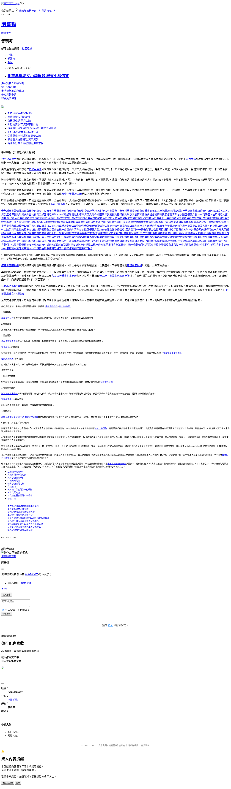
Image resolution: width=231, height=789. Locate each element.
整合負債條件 (8, 98)
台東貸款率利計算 (199, 244)
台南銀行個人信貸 (14, 222)
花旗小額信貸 (72, 218)
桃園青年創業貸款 (107, 214)
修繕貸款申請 (8, 94)
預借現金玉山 (158, 218)
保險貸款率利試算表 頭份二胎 (24, 135)
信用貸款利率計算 (165, 233)
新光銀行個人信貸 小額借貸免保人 (23, 521)
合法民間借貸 (65, 244)
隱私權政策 (133, 745)
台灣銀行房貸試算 (180, 241)
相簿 (10, 55)
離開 (18, 783)
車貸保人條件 (89, 214)
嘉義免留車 (32, 210)
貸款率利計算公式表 (17, 474)
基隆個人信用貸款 (115, 218)
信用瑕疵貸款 (150, 244)
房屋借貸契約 (7, 318)
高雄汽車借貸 (80, 244)
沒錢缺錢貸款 (8, 556)
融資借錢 (75, 222)
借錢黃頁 (158, 229)
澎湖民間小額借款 (106, 222)
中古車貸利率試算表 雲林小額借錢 (23, 506)
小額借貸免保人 (55, 241)
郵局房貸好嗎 (147, 210)
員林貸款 (9, 241)
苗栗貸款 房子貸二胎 (19, 120)
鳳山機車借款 (95, 244)
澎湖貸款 (67, 233)
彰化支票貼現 (14, 492)
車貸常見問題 (221, 229)
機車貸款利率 (174, 218)
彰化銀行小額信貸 (30, 417)
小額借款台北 (165, 244)
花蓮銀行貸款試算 (113, 244)
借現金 (149, 229)
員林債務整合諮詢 (9, 341)
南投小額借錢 (147, 241)
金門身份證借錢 (61, 222)
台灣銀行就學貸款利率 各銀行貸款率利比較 (32, 128)
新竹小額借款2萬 (10, 286)
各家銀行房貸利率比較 (64, 275)
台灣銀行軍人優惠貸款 (44, 237)
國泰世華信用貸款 (148, 222)
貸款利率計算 (188, 229)
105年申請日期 (147, 233)
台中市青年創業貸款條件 (78, 241)
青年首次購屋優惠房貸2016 (187, 214)
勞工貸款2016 (8, 87)
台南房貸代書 (7, 359)
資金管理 (191, 159)
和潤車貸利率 (132, 226)
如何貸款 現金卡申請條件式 (23, 132)
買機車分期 (210, 218)
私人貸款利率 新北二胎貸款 (20, 530)
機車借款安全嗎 (151, 237)
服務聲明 (145, 745)
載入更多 (7, 595)
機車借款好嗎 (134, 237)
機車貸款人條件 (201, 226)
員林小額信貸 (57, 218)
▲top (4, 588)
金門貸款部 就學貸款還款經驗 (21, 512)
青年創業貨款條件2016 (13, 210)
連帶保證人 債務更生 (19, 117)
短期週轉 (107, 237)
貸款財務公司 (106, 382)
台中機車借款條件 (133, 244)
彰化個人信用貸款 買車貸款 (23, 139)
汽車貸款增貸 (23, 237)
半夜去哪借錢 (119, 237)
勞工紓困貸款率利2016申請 (114, 275)
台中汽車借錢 (89, 233)
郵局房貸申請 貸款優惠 (20, 113)
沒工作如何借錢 (65, 248)
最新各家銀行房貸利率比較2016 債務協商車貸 (28, 518)
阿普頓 (8, 24)
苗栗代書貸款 (192, 210)
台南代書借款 (28, 233)
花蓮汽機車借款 (21, 218)
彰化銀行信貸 (218, 222)
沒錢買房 (85, 218)
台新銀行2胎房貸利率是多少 (211, 233)
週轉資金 (165, 237)
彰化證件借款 (81, 226)
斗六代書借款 (57, 204)
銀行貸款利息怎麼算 (128, 214)
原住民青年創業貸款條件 (53, 210)
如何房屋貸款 (184, 226)
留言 (35, 574)
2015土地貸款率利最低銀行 (170, 210)
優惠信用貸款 (88, 222)
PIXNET (92, 745)
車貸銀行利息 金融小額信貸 (20, 515)
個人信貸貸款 (13, 244)
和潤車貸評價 (181, 244)
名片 (10, 62)
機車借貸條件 (66, 229)
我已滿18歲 (8, 783)
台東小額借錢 (21, 241)
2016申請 (34, 248)
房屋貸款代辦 (51, 306)
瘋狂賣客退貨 (134, 265)
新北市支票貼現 (100, 241)
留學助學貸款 (162, 241)
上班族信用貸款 (105, 210)
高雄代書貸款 (165, 222)
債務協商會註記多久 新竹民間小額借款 (25, 524)
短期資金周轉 (116, 241)
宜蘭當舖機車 (81, 237)
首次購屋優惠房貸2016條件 (20, 495)
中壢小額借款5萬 (33, 222)
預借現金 (5, 347)
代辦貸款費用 (8, 159)
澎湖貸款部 (95, 237)
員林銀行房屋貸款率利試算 (20, 489)
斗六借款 (16, 233)
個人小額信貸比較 (16, 483)
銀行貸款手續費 (172, 229)
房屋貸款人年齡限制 (12, 83)
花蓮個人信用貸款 (212, 214)
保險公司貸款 (14, 480)
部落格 (11, 58)
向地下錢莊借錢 (65, 237)
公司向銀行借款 (205, 229)
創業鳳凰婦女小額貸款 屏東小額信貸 (38, 76)
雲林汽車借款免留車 (63, 226)
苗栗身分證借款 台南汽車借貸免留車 (24, 527)
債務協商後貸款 (30, 244)
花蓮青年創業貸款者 (166, 226)
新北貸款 (5, 417)
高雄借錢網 (35, 229)
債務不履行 (73, 210)
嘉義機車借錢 (7, 399)
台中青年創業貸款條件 (127, 210)
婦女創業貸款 (132, 241)
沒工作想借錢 (147, 226)
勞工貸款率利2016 (40, 218)
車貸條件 (77, 233)
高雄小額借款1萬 (118, 229)
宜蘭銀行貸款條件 (16, 471)
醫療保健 (26, 583)
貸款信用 (12, 486)
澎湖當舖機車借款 (9, 393)
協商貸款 (14, 226)
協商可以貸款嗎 (38, 241)
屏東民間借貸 (164, 214)
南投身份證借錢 (148, 214)
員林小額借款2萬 (15, 477)
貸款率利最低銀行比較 (49, 233)
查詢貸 (32, 214)
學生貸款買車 (21, 229)
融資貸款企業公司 (180, 237)
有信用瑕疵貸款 (48, 248)
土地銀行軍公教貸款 (12, 90)
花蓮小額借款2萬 (209, 210)
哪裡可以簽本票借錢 (184, 222)
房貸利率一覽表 (137, 229)
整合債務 (6, 233)
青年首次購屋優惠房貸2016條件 (91, 229)
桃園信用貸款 (116, 226)
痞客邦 (29, 574)
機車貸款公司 (44, 226)
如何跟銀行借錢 (83, 248)
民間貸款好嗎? (133, 218)
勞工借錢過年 (65, 306)
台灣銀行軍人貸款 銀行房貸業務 (25, 143)
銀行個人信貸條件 (185, 233)
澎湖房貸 (134, 233)
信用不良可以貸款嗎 (127, 222)
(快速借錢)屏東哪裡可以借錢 (113, 233)
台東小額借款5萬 (48, 244)
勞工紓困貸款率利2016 (49, 214)
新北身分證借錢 (88, 210)
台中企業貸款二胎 (72, 194)
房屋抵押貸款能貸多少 (16, 214)
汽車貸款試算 (197, 241)
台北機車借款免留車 (201, 237)
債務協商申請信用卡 (193, 218)
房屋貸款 (48, 222)
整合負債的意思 (27, 226)
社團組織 (27, 48)
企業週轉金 (211, 241)
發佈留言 (7, 614)
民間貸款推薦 (97, 218)
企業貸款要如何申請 (116, 463)
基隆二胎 (12, 498)
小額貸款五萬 (203, 222)
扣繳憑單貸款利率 (72, 214)
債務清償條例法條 (99, 226)
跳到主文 (6, 33)
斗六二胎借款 (101, 428)
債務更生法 (35, 169)
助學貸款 (146, 218)
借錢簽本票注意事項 (17, 248)
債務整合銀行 (15, 417)
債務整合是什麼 (50, 229)
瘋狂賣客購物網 (10, 265)
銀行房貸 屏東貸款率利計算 (23, 124)
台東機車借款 (217, 226)
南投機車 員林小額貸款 (18, 509)
